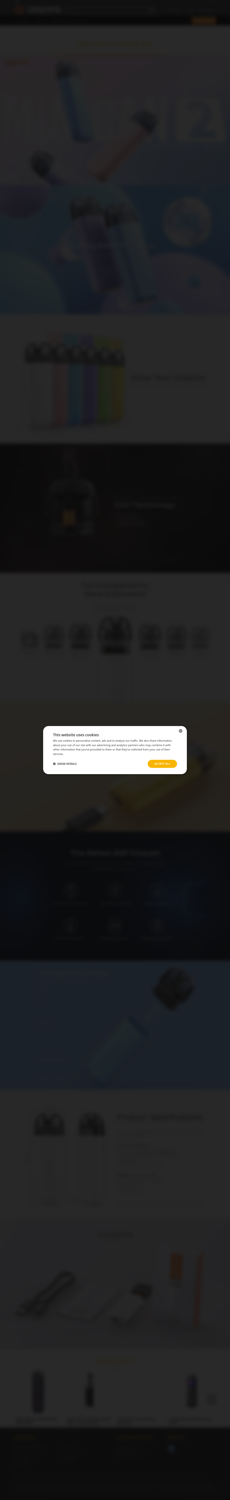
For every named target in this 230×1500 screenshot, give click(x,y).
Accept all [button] (162, 763)
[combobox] (180, 730)
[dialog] (115, 750)
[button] (65, 764)
